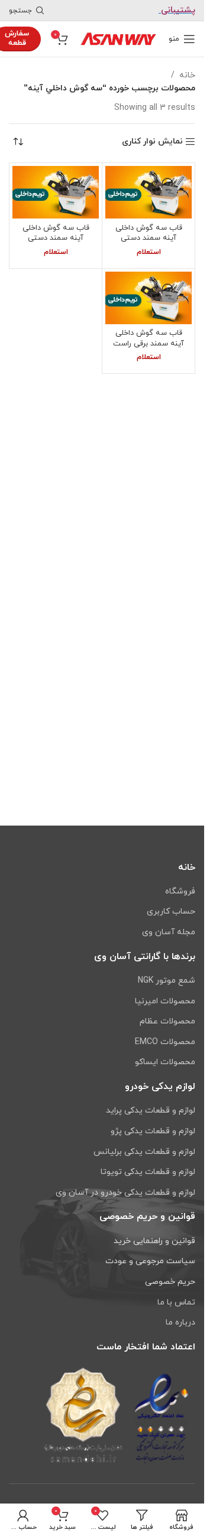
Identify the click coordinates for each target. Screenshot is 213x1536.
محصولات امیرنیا (165, 1001)
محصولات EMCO (165, 1042)
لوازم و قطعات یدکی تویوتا (148, 1172)
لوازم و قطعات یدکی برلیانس (144, 1151)
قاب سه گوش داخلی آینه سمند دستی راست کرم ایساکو (55, 238)
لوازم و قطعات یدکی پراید (150, 1110)
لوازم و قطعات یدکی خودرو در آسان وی (125, 1192)
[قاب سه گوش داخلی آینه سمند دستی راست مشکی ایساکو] (148, 192)
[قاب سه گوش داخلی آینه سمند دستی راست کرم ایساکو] (55, 192)
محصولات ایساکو (165, 1062)
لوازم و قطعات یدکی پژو (153, 1131)
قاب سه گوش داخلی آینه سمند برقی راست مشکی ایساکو (148, 343)
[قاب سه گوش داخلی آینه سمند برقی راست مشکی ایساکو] (148, 298)
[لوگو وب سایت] (118, 38)
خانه (187, 75)
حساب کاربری (171, 911)
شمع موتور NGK (166, 980)
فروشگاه (180, 891)
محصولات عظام (167, 1021)
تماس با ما (176, 1302)
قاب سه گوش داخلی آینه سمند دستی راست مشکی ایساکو (148, 238)
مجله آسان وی (168, 932)
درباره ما (180, 1322)
